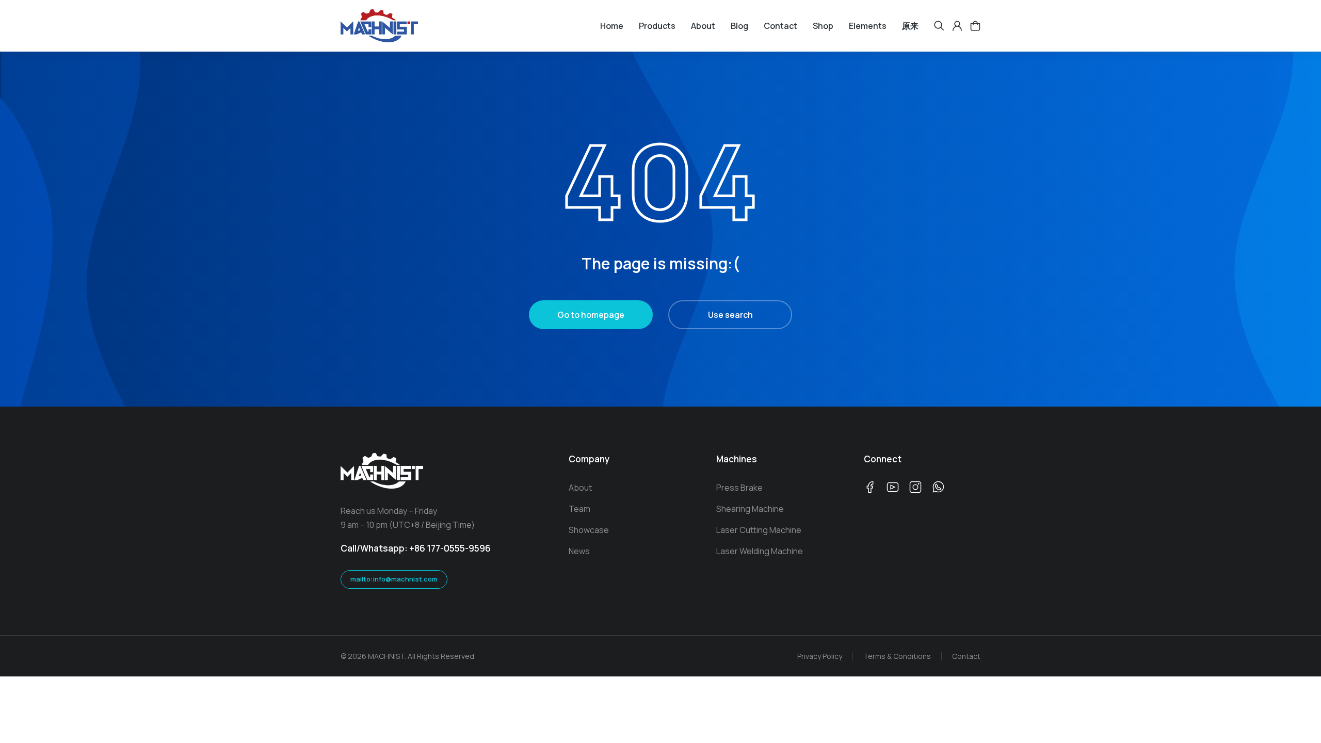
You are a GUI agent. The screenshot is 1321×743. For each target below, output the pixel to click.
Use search (730, 314)
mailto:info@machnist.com (394, 579)
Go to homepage (590, 314)
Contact (966, 656)
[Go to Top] (1301, 723)
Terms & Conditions (897, 656)
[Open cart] (975, 26)
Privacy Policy (819, 656)
